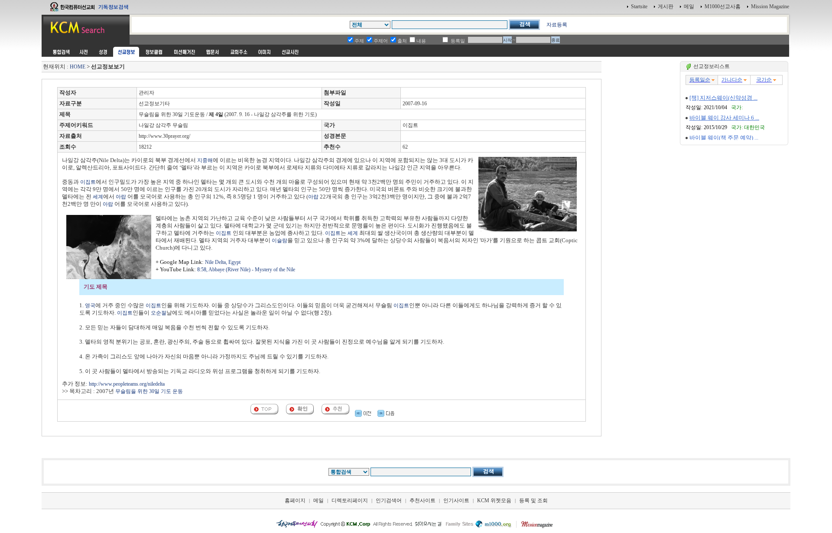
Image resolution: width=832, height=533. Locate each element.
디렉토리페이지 (350, 500)
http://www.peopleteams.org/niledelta (127, 384)
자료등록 (556, 25)
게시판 (665, 6)
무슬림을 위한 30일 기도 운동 (149, 391)
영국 (90, 305)
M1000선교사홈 (723, 6)
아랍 (121, 197)
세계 (98, 197)
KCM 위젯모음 (494, 500)
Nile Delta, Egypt (222, 262)
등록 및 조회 (533, 500)
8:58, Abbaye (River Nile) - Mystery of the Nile (246, 269)
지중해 (205, 160)
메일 (689, 6)
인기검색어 (389, 500)
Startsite (639, 6)
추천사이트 (423, 500)
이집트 (88, 182)
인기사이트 (456, 500)
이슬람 (279, 240)
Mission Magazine (770, 6)
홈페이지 (295, 500)
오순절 (158, 313)
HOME (77, 67)
